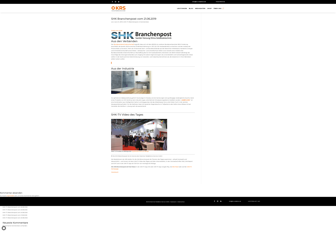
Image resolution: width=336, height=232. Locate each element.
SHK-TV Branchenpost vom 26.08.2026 (15, 207)
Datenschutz (181, 201)
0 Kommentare (144, 22)
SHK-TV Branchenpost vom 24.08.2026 (15, 212)
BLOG (191, 8)
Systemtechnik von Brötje (140, 151)
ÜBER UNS (217, 8)
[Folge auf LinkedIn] (118, 2)
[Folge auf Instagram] (115, 2)
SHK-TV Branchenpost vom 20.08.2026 (15, 218)
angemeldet (10, 196)
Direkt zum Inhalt (116, 30)
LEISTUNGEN (182, 8)
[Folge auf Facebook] (112, 2)
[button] (4, 228)
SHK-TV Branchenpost (131, 22)
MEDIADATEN (200, 8)
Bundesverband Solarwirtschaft (124, 44)
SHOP (209, 8)
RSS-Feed (175, 167)
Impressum (114, 172)
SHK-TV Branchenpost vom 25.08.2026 (15, 210)
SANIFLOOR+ (186, 100)
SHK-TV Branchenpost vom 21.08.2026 (15, 215)
